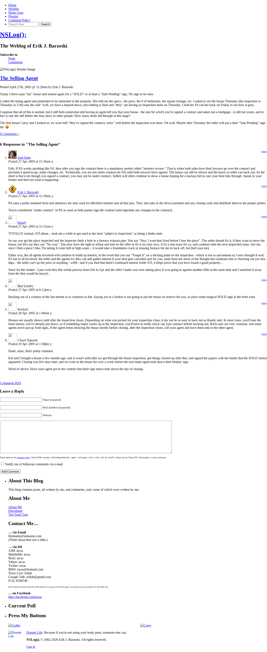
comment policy (23, 457)
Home (12, 5)
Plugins (13, 16)
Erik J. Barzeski (28, 192)
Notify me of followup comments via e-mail (34, 464)
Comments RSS (10, 383)
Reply (264, 151)
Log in (30, 646)
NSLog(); (13, 34)
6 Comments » (9, 134)
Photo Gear (15, 12)
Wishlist (13, 9)
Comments (15, 62)
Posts (11, 58)
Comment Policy (19, 20)
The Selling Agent (19, 78)
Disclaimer (15, 511)
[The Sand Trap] (14, 625)
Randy (22, 222)
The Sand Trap (18, 514)
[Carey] (145, 625)
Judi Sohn (24, 157)
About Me (15, 507)
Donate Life (34, 632)
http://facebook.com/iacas (25, 597)
